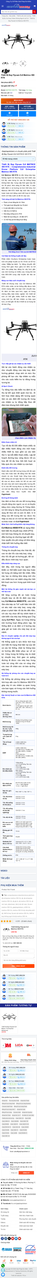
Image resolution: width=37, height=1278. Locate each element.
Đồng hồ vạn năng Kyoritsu (23, 1103)
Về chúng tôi (5, 1212)
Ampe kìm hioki (21, 1109)
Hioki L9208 (14, 1133)
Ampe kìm (4, 1100)
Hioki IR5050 (5, 1124)
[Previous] (3, 40)
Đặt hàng (9, 107)
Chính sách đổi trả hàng (27, 1222)
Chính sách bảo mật (25, 1229)
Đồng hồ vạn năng (7, 1112)
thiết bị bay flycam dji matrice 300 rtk (16, 913)
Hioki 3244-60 (16, 1127)
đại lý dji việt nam (21, 904)
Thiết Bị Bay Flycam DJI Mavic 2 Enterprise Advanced (9, 1028)
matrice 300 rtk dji (19, 910)
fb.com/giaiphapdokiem (19, 1203)
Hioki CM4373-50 (24, 1124)
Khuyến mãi (4, 1226)
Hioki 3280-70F (24, 1121)
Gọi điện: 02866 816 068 (17, 998)
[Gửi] (34, 12)
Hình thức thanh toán (26, 1215)
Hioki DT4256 (5, 1130)
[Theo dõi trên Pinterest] (12, 1238)
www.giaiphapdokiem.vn (17, 1200)
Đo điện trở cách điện (28, 1115)
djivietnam (11, 904)
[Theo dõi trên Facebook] (2, 1238)
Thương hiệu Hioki (14, 1100)
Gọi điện (13, 978)
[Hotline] (3, 1266)
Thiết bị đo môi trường (24, 16)
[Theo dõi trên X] (9, 1238)
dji (22, 898)
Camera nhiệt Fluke (7, 1106)
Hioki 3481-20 (5, 1136)
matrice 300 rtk (7, 910)
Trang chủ (5, 16)
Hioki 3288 (28, 1118)
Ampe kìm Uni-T (16, 1115)
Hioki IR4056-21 (23, 1133)
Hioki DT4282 (23, 1130)
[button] (2, 6)
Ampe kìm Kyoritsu (27, 1112)
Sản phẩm (12, 16)
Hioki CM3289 (14, 1121)
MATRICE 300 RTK (24, 154)
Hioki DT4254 (5, 1133)
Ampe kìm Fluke (25, 1100)
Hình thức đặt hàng (25, 1212)
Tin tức (3, 1229)
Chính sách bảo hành (26, 1226)
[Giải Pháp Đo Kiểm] (18, 6)
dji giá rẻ (15, 901)
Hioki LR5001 (25, 1127)
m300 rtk (27, 907)
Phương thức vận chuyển (27, 1219)
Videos (3, 1222)
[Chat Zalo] (3, 1270)
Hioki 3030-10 (14, 1130)
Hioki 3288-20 (5, 1121)
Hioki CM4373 (14, 1124)
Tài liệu (3, 1219)
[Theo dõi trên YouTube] (19, 1238)
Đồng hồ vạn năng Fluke (20, 1106)
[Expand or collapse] (33, 159)
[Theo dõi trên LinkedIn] (16, 1238)
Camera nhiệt (17, 1112)
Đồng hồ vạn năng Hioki (8, 1103)
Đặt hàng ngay (18, 966)
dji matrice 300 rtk (25, 901)
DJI (11, 93)
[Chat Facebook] (3, 1275)
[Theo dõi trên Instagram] (5, 1238)
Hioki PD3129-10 (6, 1127)
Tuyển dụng (4, 1215)
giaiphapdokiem (18, 907)
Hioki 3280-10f (19, 1118)
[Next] (33, 40)
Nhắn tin (20, 126)
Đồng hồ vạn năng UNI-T (8, 1109)
